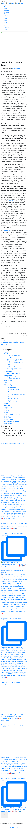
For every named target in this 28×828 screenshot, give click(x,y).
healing (6, 342)
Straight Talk (7, 418)
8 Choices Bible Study (13, 355)
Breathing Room (8, 380)
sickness (15, 342)
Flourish (9, 357)
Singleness (7, 416)
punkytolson (4, 70)
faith (2, 342)
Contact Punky (14, 827)
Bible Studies (7, 354)
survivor (3, 344)
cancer (11, 341)
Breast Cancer (16, 68)
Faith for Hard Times (13, 389)
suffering (21, 342)
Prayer (9, 400)
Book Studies (8, 371)
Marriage (6, 403)
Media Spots (7, 405)
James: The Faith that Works (15, 359)
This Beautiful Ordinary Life (11, 421)
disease (22, 341)
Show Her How (11, 366)
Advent (6, 352)
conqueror (17, 341)
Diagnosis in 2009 (12, 377)
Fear (8, 391)
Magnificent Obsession (13, 373)
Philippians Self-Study (13, 361)
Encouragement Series (13, 378)
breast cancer (5, 341)
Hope (8, 393)
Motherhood (7, 409)
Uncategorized (8, 423)
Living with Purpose (12, 398)
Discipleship (7, 384)
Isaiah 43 (10, 201)
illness (10, 342)
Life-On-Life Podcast (10, 386)
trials (7, 344)
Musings (6, 410)
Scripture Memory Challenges (12, 414)
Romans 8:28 (6, 230)
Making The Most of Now (11, 402)
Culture (6, 382)
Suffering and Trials (9, 419)
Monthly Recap (8, 407)
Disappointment (11, 387)
